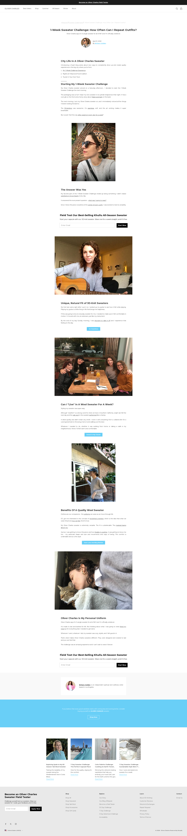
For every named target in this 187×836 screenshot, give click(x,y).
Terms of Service (145, 817)
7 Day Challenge (105, 811)
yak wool (76, 415)
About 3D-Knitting (146, 798)
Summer (45, 8)
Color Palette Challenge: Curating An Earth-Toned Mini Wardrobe (104, 767)
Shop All (68, 798)
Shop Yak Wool (71, 804)
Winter (65, 8)
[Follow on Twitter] (11, 824)
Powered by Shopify (176, 830)
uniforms (87, 514)
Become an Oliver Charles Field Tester (93, 2)
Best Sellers (27, 8)
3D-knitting (68, 108)
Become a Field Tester (107, 804)
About (74, 8)
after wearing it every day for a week (90, 115)
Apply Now (35, 809)
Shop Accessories (71, 807)
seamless (91, 108)
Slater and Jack (97, 97)
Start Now (122, 225)
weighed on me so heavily (70, 196)
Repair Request (145, 807)
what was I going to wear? (97, 200)
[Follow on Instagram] (16, 824)
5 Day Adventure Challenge (108, 814)
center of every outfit (95, 205)
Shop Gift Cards (71, 811)
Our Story (102, 798)
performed (93, 415)
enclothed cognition (97, 519)
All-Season (55, 8)
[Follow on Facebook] (6, 824)
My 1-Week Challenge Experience (74, 70)
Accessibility (103, 817)
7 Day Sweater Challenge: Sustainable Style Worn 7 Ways (129, 767)
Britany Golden (84, 685)
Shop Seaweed (71, 801)
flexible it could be (101, 532)
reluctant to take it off (102, 321)
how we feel (76, 521)
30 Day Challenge (105, 807)
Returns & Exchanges (147, 804)
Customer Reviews (146, 801)
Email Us (179, 798)
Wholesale (143, 811)
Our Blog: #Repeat (105, 801)
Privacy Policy (144, 814)
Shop (37, 8)
